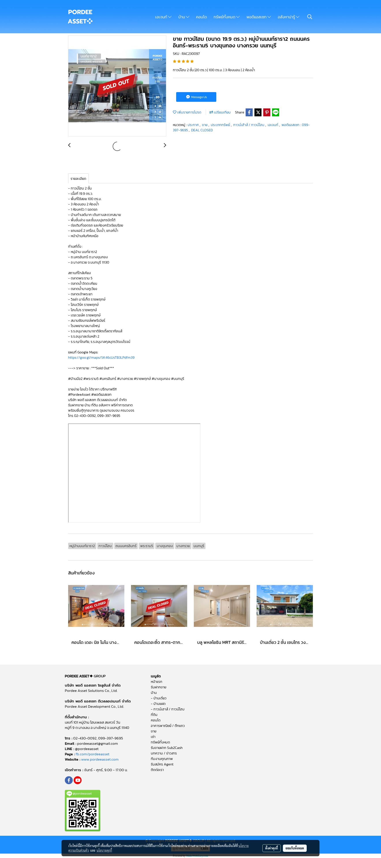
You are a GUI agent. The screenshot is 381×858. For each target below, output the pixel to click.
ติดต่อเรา (157, 769)
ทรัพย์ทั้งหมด (225, 17)
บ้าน (182, 17)
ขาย (205, 124)
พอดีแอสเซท (257, 17)
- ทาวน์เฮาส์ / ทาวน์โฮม (168, 709)
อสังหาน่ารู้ (287, 17)
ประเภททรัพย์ (221, 124)
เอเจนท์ (161, 17)
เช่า (153, 736)
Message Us (198, 97)
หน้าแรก (156, 681)
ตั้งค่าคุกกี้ (271, 848)
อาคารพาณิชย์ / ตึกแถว (168, 725)
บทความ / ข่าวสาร (164, 753)
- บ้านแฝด (158, 703)
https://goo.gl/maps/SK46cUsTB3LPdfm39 (101, 357)
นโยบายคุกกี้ (104, 850)
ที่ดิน (154, 714)
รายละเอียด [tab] (78, 178)
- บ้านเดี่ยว (158, 698)
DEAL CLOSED (202, 130)
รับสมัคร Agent (162, 764)
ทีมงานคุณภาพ (162, 758)
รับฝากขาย (158, 687)
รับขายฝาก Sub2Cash (167, 747)
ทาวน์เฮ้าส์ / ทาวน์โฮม (249, 124)
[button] (310, 17)
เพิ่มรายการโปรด (188, 112)
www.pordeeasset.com (100, 759)
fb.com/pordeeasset (92, 754)
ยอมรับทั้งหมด (295, 848)
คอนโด (201, 17)
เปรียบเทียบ (222, 112)
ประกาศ (194, 124)
